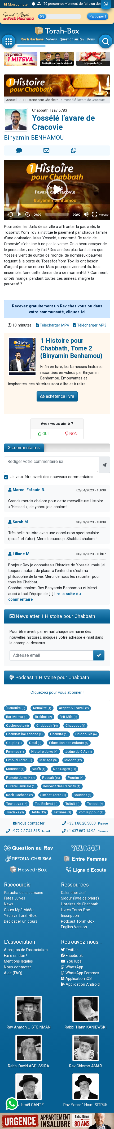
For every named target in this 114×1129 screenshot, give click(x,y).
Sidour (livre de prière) (80, 898)
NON (72, 434)
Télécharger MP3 (91, 325)
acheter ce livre (59, 396)
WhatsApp (73, 967)
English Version (74, 927)
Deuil (35, 743)
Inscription (70, 915)
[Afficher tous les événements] (33, 4)
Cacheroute (17, 725)
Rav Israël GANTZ (28, 1105)
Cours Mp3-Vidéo (19, 910)
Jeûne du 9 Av (78, 751)
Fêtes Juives (14, 898)
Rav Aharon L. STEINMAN (29, 1027)
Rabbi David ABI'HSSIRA (28, 1066)
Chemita (59, 734)
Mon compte (17, 4)
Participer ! (97, 16)
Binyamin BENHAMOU (34, 137)
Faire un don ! (15, 956)
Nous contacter (31, 823)
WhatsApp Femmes (81, 973)
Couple (14, 743)
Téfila (38, 812)
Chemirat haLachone (24, 734)
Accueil (11, 100)
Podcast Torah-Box (77, 921)
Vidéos (51, 39)
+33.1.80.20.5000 (81, 823)
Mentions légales (18, 961)
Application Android (82, 984)
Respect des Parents (61, 786)
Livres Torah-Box (75, 910)
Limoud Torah (19, 760)
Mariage (48, 760)
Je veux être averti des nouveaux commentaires (51, 477)
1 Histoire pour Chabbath (41, 100)
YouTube (73, 961)
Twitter (71, 950)
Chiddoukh (86, 734)
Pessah (51, 777)
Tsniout (95, 803)
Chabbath (47, 725)
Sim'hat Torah (53, 795)
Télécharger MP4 (54, 325)
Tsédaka (15, 812)
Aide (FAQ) (13, 973)
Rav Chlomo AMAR (85, 1066)
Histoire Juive (44, 751)
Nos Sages (64, 769)
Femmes (15, 751)
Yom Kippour (90, 812)
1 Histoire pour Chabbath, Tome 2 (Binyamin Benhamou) (71, 348)
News (9, 904)
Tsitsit (72, 803)
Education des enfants (69, 743)
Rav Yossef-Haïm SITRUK (85, 1105)
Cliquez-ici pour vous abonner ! (57, 692)
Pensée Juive (20, 777)
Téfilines (62, 812)
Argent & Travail (74, 708)
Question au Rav (72, 39)
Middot (73, 760)
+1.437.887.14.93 (81, 831)
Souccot (82, 795)
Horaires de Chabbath (79, 904)
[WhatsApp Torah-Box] (106, 4)
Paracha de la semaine (23, 892)
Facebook (74, 956)
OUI (45, 434)
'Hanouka (15, 708)
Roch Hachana (32, 39)
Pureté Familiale (21, 786)
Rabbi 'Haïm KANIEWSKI (86, 1027)
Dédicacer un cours (20, 921)
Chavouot (75, 725)
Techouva (16, 803)
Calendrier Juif (73, 892)
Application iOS (78, 978)
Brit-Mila (68, 716)
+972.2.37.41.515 (25, 831)
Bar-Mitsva (17, 716)
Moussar (15, 769)
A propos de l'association (26, 950)
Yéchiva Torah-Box (20, 915)
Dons (91, 39)
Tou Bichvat (46, 803)
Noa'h (38, 769)
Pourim (76, 777)
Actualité (42, 708)
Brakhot (43, 716)
